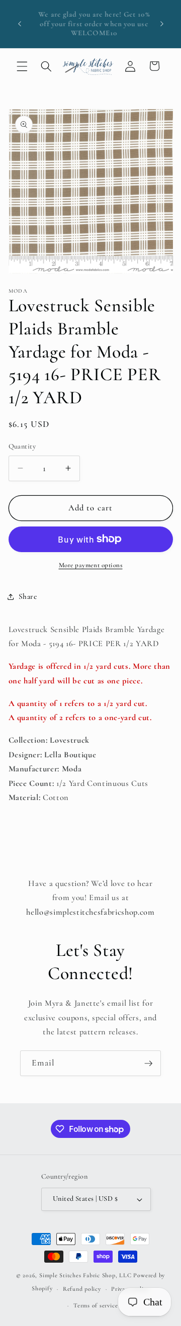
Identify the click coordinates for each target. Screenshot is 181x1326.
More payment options (91, 565)
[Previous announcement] (20, 24)
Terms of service (95, 1305)
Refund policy (82, 1288)
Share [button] (28, 596)
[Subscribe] (148, 1063)
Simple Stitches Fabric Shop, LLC (85, 1275)
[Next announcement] (162, 24)
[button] (22, 66)
